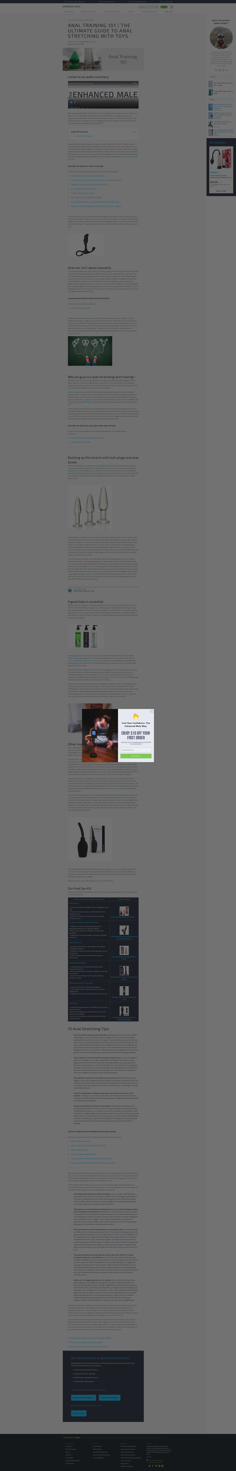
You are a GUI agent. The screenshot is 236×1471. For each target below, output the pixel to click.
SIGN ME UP (136, 756)
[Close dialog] (151, 711)
